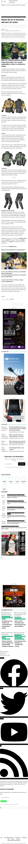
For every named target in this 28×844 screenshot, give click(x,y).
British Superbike (11, 512)
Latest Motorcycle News (13, 438)
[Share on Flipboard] (9, 26)
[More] (15, 26)
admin (7, 29)
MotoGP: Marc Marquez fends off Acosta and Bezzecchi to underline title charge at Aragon (17, 428)
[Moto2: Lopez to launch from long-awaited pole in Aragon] (3, 502)
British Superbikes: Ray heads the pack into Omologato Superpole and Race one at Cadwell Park (16, 516)
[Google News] (24, 480)
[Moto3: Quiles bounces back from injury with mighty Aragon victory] (4, 443)
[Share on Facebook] (4, 26)
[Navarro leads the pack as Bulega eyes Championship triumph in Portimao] (7, 636)
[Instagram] (11, 480)
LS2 (4, 69)
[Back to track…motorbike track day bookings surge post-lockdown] (20, 616)
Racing (22, 438)
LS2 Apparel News (8, 276)
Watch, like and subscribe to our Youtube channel (13, 249)
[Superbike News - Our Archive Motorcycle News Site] (14, 1)
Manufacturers (18, 637)
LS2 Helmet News (8, 273)
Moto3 (19, 444)
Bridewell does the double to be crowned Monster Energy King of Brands (7, 624)
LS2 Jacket (11, 299)
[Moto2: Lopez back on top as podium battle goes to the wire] (4, 436)
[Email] (11, 26)
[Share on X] (6, 26)
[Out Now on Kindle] (14, 329)
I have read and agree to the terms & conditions (14, 467)
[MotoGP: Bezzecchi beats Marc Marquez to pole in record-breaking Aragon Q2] (3, 522)
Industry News (18, 617)
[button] (2, 1)
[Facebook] (4, 480)
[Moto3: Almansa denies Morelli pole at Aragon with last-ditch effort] (3, 508)
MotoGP (19, 451)
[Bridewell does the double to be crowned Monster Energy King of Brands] (7, 616)
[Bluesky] (4, 487)
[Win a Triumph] (14, 596)
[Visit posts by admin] (2, 30)
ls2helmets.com (13, 246)
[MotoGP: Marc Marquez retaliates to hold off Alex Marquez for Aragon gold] (3, 496)
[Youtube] (17, 480)
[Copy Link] (13, 26)
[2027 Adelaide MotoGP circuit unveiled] (4, 449)
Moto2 (19, 438)
